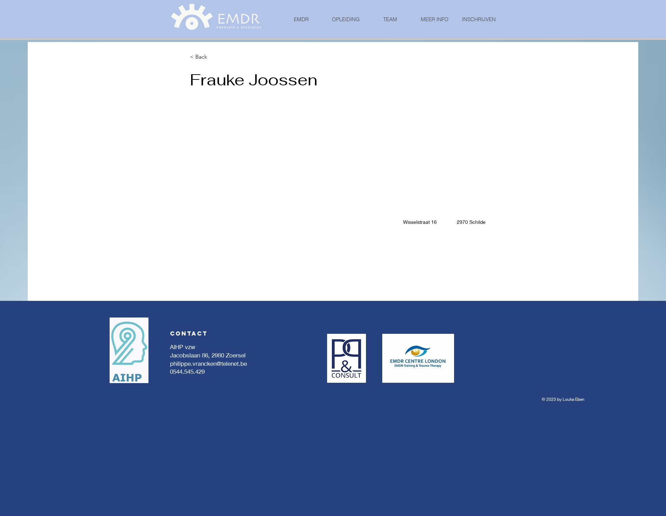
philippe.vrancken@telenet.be (208, 363)
